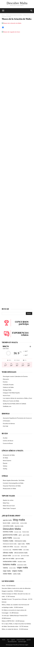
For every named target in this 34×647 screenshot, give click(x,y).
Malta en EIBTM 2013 (8, 621)
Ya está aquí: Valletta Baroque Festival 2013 (14, 615)
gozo (20, 535)
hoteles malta (8, 541)
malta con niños (8, 546)
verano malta (12, 568)
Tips (8, 639)
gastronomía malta (10, 535)
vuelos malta (16, 574)
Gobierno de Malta (8, 387)
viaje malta (7, 571)
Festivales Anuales (8, 384)
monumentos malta (7, 549)
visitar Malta (7, 574)
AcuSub (5, 438)
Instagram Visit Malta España (11, 392)
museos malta (17, 549)
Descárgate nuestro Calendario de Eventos (15, 376)
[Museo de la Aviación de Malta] (11, 23)
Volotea (5, 466)
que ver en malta (8, 558)
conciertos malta (8, 526)
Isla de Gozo (6, 395)
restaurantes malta (9, 561)
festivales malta (17, 531)
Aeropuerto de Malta (9, 455)
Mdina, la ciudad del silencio (10, 629)
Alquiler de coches (8, 500)
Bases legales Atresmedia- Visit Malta (13, 480)
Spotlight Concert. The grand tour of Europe (14, 599)
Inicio (3, 15)
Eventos (5, 382)
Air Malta (5, 458)
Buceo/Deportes (12, 641)
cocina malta (23, 523)
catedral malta (15, 523)
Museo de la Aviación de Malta (14, 15)
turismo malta (9, 564)
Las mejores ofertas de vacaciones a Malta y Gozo (17, 398)
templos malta (22, 561)
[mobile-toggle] (3, 10)
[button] (31, 10)
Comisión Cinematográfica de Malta (13, 483)
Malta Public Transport (9, 508)
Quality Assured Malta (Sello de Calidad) (14, 403)
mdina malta (24, 546)
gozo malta (26, 535)
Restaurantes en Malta (9, 488)
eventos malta (8, 532)
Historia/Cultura (21, 639)
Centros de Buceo (8, 440)
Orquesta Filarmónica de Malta (12, 486)
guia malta (7, 538)
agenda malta (7, 520)
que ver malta (20, 558)
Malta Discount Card (9, 505)
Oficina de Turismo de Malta (11, 401)
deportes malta (19, 526)
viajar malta (22, 568)
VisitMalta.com (7, 406)
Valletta (5, 568)
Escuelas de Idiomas (9, 423)
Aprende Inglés (22, 641)
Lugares (13, 639)
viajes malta (17, 571)
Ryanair (5, 463)
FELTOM (5, 426)
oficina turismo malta (20, 552)
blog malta (19, 520)
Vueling (5, 468)
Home (3, 585)
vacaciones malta (21, 564)
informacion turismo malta (10, 544)
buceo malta (6, 523)
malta (28, 544)
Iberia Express (7, 460)
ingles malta (21, 544)
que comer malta (16, 555)
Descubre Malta (12, 529)
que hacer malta (25, 555)
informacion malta (20, 541)
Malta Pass (6, 503)
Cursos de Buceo (8, 443)
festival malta (25, 531)
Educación (6, 379)
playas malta (7, 555)
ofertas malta (8, 553)
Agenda (29, 639)
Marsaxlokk (16, 546)
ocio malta (26, 549)
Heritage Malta (7, 390)
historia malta (16, 538)
